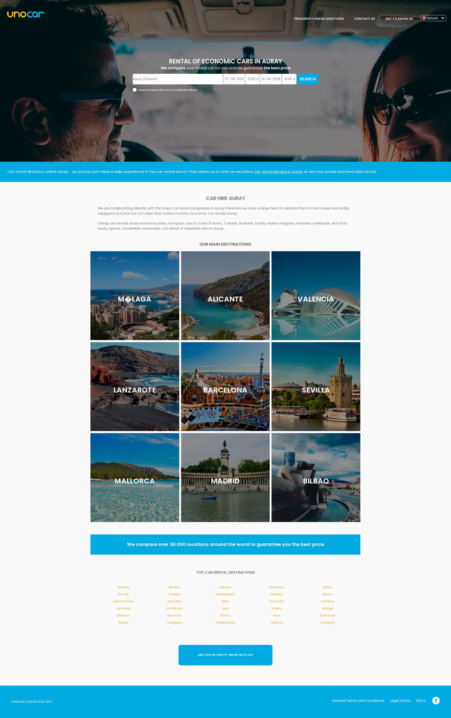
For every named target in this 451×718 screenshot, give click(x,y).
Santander (327, 615)
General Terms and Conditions (358, 700)
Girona (328, 594)
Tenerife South (225, 622)
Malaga (328, 608)
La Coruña (276, 601)
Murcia (225, 615)
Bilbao (327, 587)
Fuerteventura (225, 594)
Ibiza (225, 601)
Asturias (225, 587)
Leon (225, 608)
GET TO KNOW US (399, 19)
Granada (174, 601)
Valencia (276, 622)
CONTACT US (364, 19)
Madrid (277, 608)
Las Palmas (174, 608)
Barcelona (276, 587)
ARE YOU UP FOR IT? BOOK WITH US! (225, 655)
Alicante (123, 587)
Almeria (174, 587)
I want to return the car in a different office (167, 90)
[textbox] (178, 79)
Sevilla (123, 622)
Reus (276, 615)
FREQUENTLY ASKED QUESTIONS (319, 19)
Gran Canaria (123, 601)
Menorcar (174, 615)
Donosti (123, 594)
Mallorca (123, 615)
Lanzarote (123, 608)
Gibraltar (276, 594)
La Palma (327, 601)
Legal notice (400, 700)
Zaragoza (328, 622)
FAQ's (421, 700)
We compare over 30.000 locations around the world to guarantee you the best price (225, 544)
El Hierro (174, 594)
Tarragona (174, 622)
